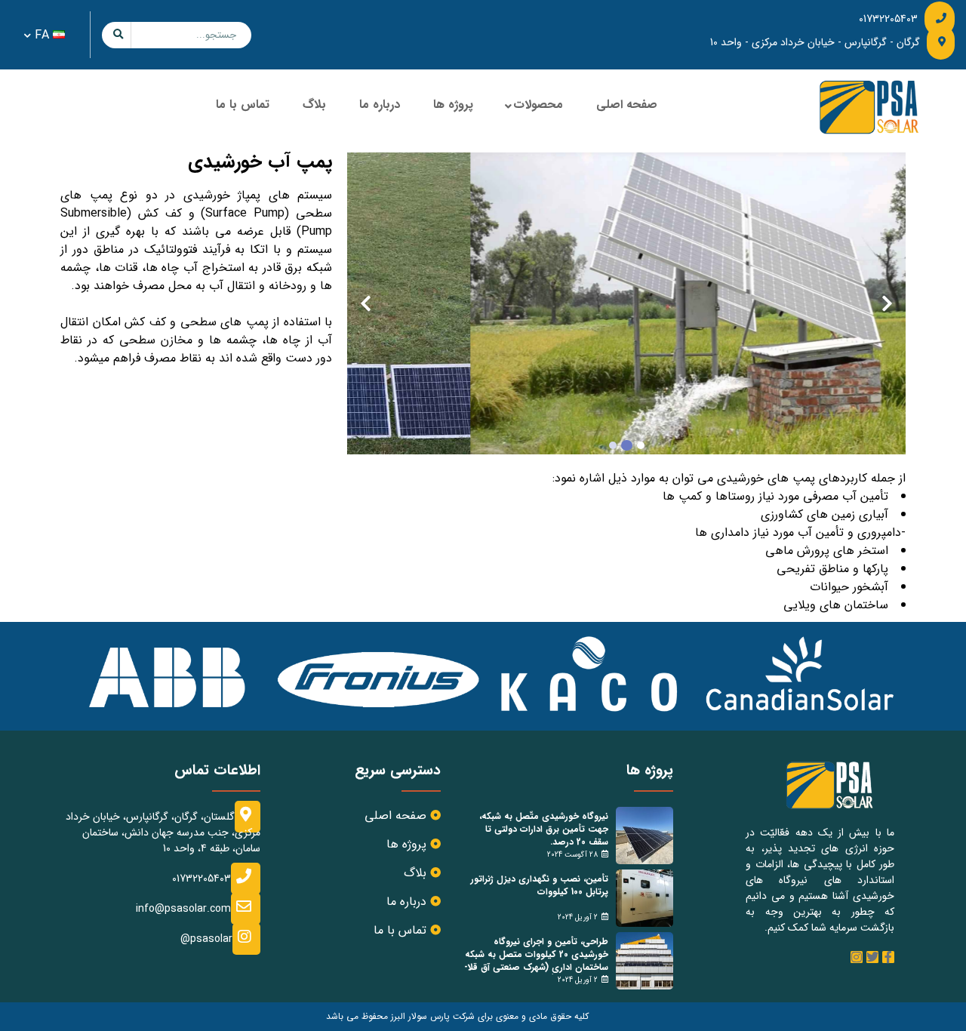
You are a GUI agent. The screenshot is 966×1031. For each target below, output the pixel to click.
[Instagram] (857, 957)
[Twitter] (872, 957)
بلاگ (314, 104)
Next (365, 303)
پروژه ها (453, 104)
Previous (887, 303)
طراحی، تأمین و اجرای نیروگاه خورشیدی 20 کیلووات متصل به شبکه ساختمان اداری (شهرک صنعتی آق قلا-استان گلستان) (536, 960)
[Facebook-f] (888, 957)
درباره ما (379, 104)
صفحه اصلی (626, 104)
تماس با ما (242, 104)
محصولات (538, 104)
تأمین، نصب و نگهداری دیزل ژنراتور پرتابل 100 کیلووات (539, 885)
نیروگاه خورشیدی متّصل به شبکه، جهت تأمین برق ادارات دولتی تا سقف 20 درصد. (543, 829)
